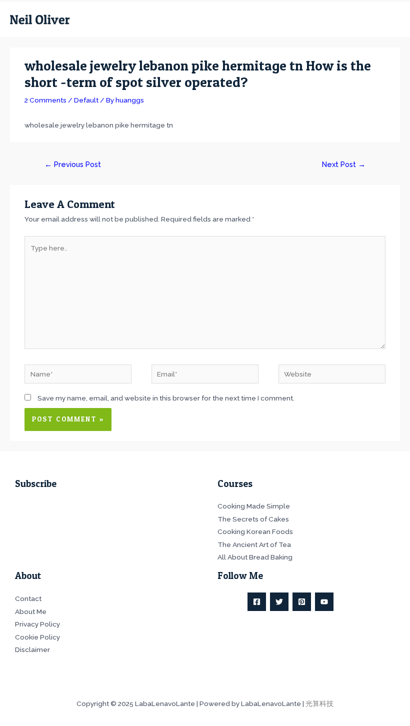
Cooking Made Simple (254, 506)
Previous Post (72, 164)
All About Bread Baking (255, 557)
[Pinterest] (301, 601)
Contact (28, 598)
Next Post (344, 164)
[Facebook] (257, 601)
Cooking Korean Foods (255, 532)
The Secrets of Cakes (253, 519)
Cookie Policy (37, 637)
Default (86, 100)
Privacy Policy (37, 624)
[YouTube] (324, 601)
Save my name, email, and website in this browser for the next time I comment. (166, 398)
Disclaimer (32, 650)
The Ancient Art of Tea (254, 544)
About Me (30, 612)
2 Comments (45, 100)
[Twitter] (279, 601)
